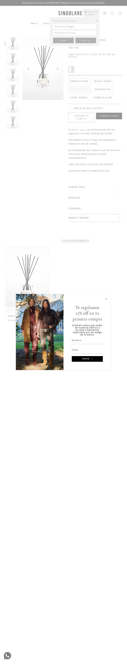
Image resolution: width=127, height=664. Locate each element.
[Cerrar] (106, 299)
